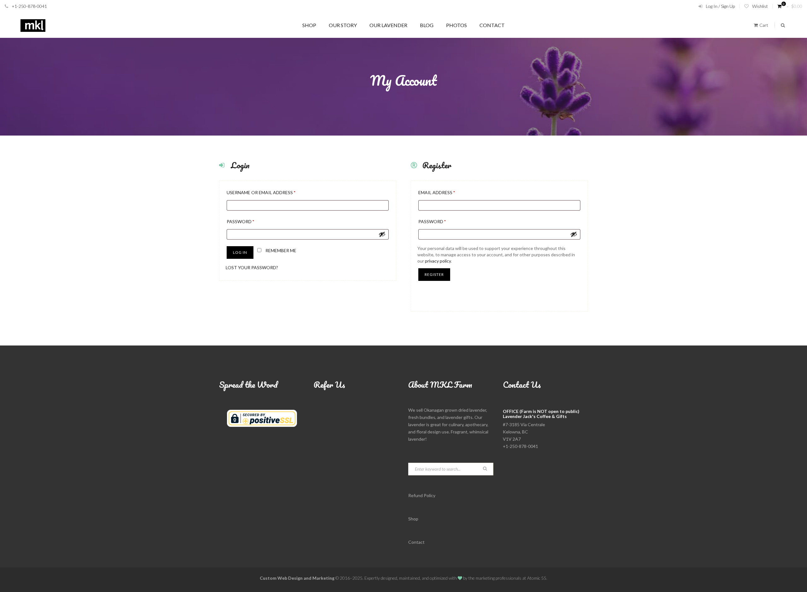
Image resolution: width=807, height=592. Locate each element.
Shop (309, 25)
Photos (456, 25)
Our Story (343, 25)
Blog (426, 25)
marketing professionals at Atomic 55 (511, 578)
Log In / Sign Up (720, 6)
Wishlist (760, 6)
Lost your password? (252, 267)
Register (434, 274)
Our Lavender (388, 25)
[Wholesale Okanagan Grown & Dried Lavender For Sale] (32, 25)
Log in (240, 252)
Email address (447, 192)
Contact (492, 25)
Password (251, 221)
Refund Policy (421, 495)
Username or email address (272, 192)
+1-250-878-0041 (29, 6)
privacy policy (438, 261)
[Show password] (382, 234)
